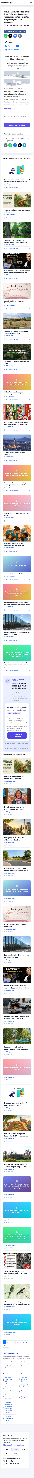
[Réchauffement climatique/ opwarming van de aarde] (17, 388)
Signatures (12, 46)
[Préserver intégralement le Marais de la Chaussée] (17, 206)
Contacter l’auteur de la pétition (16, 116)
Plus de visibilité (13, 50)
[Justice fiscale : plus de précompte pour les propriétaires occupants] (17, 418)
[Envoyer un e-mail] (15, 36)
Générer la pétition (18, 735)
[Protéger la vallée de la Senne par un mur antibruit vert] (17, 628)
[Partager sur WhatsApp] (6, 36)
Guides (5, 1373)
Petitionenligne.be (8, 3)
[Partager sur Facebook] (15, 145)
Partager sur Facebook (16, 31)
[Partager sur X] (10, 36)
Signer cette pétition (17, 125)
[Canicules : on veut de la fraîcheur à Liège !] (17, 358)
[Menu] (31, 3)
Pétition (10, 42)
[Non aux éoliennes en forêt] (17, 569)
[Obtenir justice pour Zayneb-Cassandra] (17, 297)
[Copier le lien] (20, 36)
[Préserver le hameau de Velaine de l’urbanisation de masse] (17, 327)
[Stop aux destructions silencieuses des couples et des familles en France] (17, 598)
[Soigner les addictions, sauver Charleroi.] (17, 449)
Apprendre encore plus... (14, 1445)
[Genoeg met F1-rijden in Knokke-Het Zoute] (17, 509)
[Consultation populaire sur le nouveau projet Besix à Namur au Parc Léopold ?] (17, 236)
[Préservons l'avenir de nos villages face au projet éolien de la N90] (17, 479)
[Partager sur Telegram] (24, 145)
